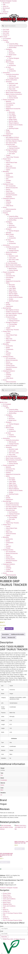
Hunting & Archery (8, 184)
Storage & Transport (11, 150)
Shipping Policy (7, 897)
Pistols (11, 51)
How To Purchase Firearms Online (12, 913)
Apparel (8, 200)
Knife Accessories (11, 209)
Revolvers (11, 53)
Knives (5, 207)
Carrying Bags (13, 151)
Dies (7, 178)
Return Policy (6, 895)
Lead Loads (12, 85)
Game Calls (9, 191)
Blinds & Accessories (12, 187)
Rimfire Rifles (12, 47)
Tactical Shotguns (14, 58)
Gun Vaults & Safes (11, 142)
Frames (8, 160)
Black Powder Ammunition (13, 92)
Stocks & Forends (11, 168)
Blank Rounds (13, 96)
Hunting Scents (10, 193)
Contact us (6, 31)
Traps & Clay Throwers (12, 157)
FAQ (4, 4)
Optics (8, 110)
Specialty (8, 60)
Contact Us (6, 911)
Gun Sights (12, 114)
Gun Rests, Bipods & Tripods (14, 141)
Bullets (8, 175)
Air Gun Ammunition (11, 90)
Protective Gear (10, 144)
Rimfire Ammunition (11, 80)
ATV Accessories (10, 186)
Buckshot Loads (13, 83)
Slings (7, 130)
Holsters (8, 107)
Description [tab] (5, 634)
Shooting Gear (7, 135)
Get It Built (6, 29)
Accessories (12, 65)
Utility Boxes (9, 205)
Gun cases (12, 153)
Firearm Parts (7, 159)
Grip (2, 775)
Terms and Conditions (9, 898)
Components (9, 177)
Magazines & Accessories (13, 108)
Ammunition (6, 72)
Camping (8, 202)
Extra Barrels (9, 105)
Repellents (9, 196)
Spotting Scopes (13, 128)
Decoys (8, 189)
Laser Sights (12, 116)
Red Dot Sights (13, 121)
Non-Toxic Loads (14, 87)
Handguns (9, 49)
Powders (8, 180)
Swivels (8, 132)
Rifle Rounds (12, 76)
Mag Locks (9, 166)
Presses (8, 182)
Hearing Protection (14, 148)
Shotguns (8, 56)
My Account (6, 2)
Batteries (8, 101)
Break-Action (12, 54)
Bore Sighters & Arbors (12, 137)
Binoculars (12, 112)
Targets (8, 155)
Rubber (2, 785)
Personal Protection (11, 195)
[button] (3, 588)
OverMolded (4, 780)
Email (1, 931)
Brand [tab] (4, 637)
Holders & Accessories (12, 139)
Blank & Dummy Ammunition (14, 94)
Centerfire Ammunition (12, 74)
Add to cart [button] (4, 862)
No (1, 794)
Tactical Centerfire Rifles (16, 45)
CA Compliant (7, 38)
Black (2, 790)
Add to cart (9, 628)
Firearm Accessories (8, 99)
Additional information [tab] (17, 634)
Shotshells (9, 81)
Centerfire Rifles (13, 44)
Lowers (8, 164)
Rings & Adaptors (14, 123)
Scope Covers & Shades (16, 124)
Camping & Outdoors (9, 198)
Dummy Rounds (13, 98)
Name (1, 926)
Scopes (11, 126)
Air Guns (8, 67)
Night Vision (12, 117)
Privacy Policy (7, 893)
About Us (5, 6)
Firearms (5, 40)
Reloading (6, 171)
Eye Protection (13, 146)
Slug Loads (12, 89)
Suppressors (9, 133)
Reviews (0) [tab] (11, 637)
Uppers (8, 169)
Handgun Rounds (14, 78)
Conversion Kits (10, 103)
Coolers (8, 204)
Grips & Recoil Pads (11, 162)
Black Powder (10, 62)
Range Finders (13, 119)
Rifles (7, 42)
